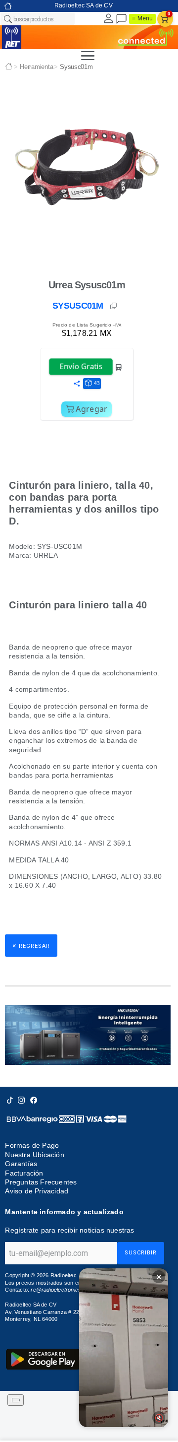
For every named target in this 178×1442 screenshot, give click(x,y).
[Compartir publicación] (76, 384)
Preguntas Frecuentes (41, 1182)
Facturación (24, 1173)
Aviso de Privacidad (36, 1191)
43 (97, 383)
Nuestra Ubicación (34, 1155)
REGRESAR (31, 945)
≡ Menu (142, 18)
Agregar (91, 408)
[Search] (7, 18)
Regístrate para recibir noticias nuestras (69, 1230)
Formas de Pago (32, 1145)
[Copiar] (114, 306)
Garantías (21, 1164)
